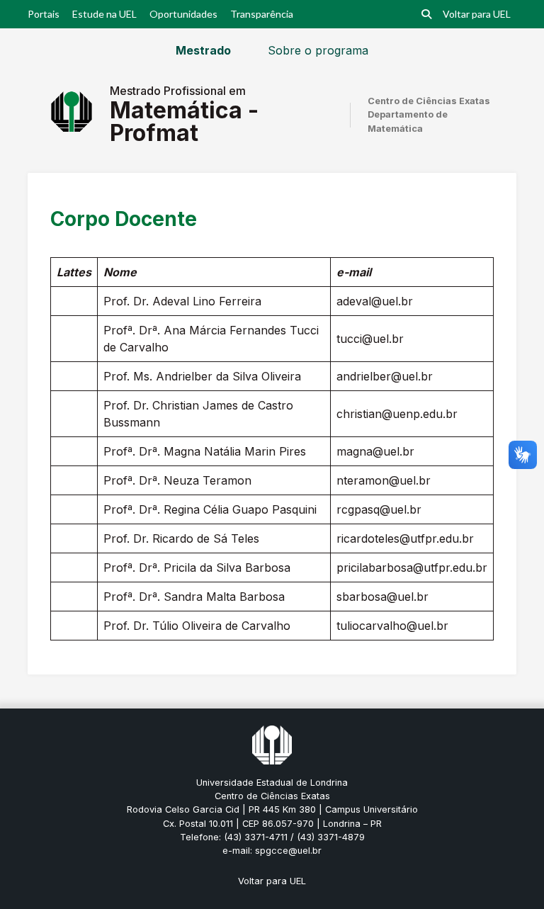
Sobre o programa (318, 50)
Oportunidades (183, 14)
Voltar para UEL (477, 14)
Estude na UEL (104, 14)
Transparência (261, 14)
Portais (44, 14)
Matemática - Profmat (184, 121)
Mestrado (203, 50)
